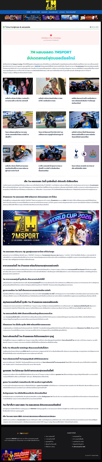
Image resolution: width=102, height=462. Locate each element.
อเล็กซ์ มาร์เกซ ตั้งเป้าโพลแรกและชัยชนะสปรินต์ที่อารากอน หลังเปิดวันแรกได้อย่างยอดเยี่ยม (83, 134)
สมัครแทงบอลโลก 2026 (79, 446)
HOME (28, 12)
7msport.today (94, 455)
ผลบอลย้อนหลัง (53, 12)
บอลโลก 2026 (36, 12)
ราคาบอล (62, 12)
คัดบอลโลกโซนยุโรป (78, 444)
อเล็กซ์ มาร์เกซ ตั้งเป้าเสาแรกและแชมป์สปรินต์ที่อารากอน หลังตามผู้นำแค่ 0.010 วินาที (16, 168)
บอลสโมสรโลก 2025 (78, 441)
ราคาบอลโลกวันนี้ (50, 439)
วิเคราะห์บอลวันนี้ (70, 12)
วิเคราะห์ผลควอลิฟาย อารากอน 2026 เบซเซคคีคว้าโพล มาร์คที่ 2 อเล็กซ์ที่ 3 (17, 134)
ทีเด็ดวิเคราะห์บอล (50, 446)
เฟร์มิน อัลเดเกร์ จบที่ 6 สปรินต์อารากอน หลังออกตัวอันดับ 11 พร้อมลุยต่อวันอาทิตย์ (84, 100)
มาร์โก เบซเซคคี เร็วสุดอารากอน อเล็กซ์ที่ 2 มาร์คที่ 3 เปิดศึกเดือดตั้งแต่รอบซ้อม (50, 168)
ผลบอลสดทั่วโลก (77, 436)
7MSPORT (38, 66)
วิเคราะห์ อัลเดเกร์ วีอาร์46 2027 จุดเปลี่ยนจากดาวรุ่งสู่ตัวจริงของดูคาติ (51, 133)
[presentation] (18, 86)
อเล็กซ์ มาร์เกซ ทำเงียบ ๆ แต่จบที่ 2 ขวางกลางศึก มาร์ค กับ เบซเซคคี (17, 99)
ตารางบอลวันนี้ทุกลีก (78, 439)
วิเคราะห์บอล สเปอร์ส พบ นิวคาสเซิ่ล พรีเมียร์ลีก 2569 (83, 167)
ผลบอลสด (44, 12)
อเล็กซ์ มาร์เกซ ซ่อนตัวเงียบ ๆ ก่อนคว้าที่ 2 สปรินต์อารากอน (50, 99)
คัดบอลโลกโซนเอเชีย (51, 444)
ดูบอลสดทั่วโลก (49, 441)
